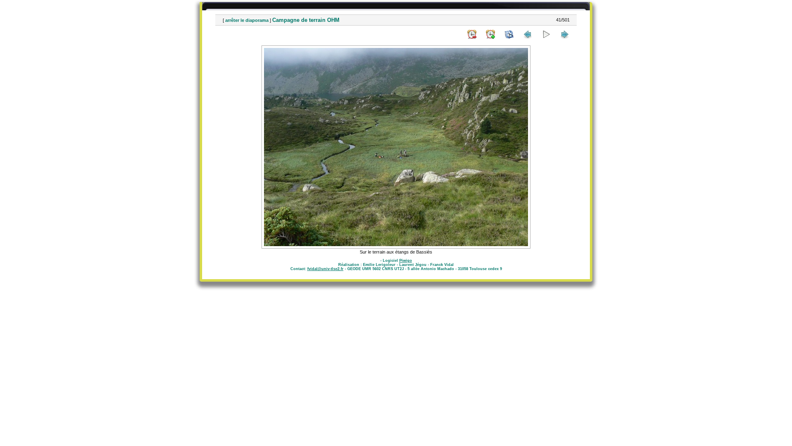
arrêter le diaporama (247, 20)
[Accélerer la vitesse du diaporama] (490, 34)
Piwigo (405, 261)
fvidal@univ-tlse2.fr (325, 269)
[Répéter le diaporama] (509, 34)
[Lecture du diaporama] (546, 34)
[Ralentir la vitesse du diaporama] (472, 34)
